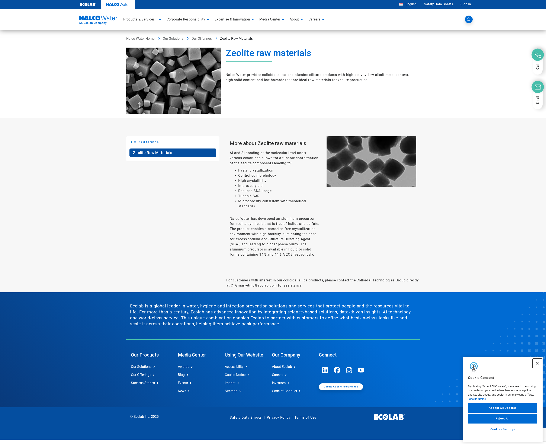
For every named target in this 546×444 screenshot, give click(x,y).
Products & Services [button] (139, 19)
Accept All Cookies (503, 407)
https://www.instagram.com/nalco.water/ (349, 370)
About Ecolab (282, 367)
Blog (181, 375)
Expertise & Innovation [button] (232, 19)
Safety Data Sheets (438, 4)
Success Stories (143, 383)
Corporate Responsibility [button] (186, 19)
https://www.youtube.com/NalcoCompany (361, 370)
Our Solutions (173, 38)
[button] (160, 19)
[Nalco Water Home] (97, 20)
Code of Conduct (284, 391)
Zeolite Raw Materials (152, 152)
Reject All (502, 418)
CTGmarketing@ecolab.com (254, 285)
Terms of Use (306, 417)
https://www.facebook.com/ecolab (337, 370)
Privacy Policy (278, 417)
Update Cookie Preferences (341, 386)
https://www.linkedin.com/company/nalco (325, 370)
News (182, 391)
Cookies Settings (502, 429)
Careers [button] (314, 19)
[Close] (537, 363)
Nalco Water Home (140, 38)
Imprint (230, 383)
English (411, 4)
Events (183, 383)
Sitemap (231, 391)
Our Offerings (202, 38)
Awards (183, 367)
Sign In (465, 4)
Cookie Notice (477, 398)
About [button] (294, 19)
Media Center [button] (269, 19)
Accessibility (234, 367)
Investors (279, 383)
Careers (277, 375)
